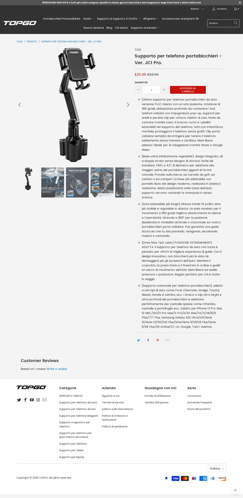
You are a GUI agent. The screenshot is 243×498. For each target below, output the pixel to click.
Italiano (195, 8)
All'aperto (150, 18)
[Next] (127, 105)
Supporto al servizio (144, 28)
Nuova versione (94, 28)
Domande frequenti (199, 402)
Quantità (141, 82)
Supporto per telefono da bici (77, 409)
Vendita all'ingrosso (156, 402)
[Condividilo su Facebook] (148, 340)
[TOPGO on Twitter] (19, 400)
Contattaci (194, 396)
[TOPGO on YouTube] (32, 400)
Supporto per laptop (71, 457)
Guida (87, 18)
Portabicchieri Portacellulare (61, 18)
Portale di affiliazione (157, 396)
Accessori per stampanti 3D (180, 18)
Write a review (57, 369)
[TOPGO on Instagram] (38, 400)
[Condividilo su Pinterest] (158, 340)
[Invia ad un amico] (167, 340)
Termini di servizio (113, 402)
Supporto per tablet (71, 450)
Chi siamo (121, 28)
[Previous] (19, 105)
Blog (109, 28)
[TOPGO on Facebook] (25, 400)
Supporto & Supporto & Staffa (117, 18)
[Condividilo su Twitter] (138, 340)
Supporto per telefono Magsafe (78, 416)
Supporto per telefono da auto (78, 402)
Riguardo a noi (111, 396)
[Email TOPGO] (44, 400)
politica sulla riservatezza (117, 409)
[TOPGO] (20, 23)
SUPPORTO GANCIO (71, 396)
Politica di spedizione (115, 426)
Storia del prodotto (199, 409)
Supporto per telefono (73, 444)
